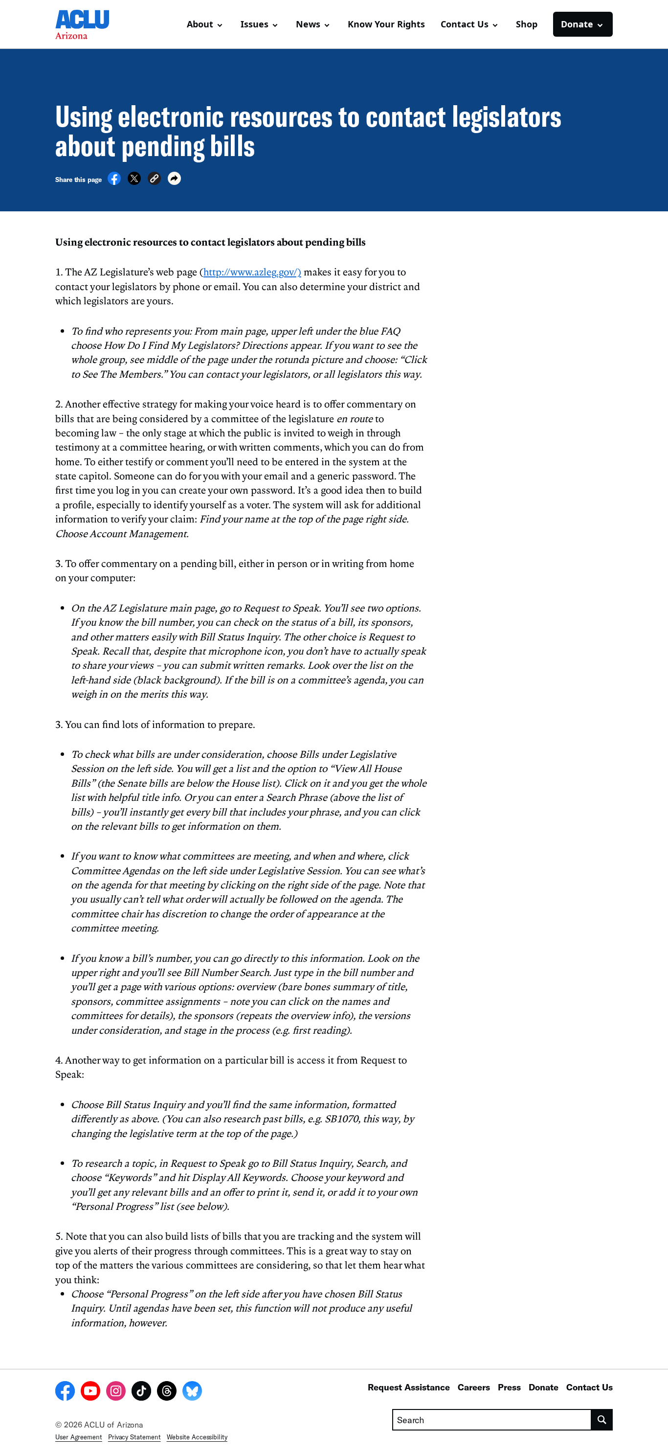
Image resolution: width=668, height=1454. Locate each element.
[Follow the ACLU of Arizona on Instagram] (116, 1392)
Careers (474, 1387)
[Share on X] (134, 182)
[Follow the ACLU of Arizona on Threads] (167, 1392)
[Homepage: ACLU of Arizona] (89, 24)
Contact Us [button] (465, 24)
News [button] (308, 24)
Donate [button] (577, 24)
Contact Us (589, 1387)
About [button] (200, 24)
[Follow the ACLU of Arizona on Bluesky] (192, 1392)
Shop (526, 24)
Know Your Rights (386, 24)
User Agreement (78, 1437)
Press (509, 1387)
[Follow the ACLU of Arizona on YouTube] (90, 1392)
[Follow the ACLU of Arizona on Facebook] (65, 1392)
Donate (543, 1387)
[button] (154, 180)
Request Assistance (409, 1387)
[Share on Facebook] (114, 182)
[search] (602, 1420)
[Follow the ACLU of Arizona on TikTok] (141, 1392)
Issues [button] (254, 24)
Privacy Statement (134, 1437)
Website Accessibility (197, 1437)
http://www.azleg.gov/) (252, 271)
